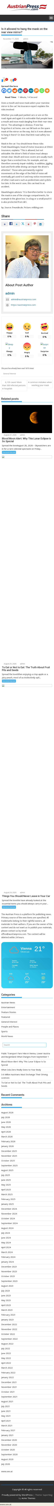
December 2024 (9, 1208)
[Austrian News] (4, 17)
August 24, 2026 (9, 892)
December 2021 (9, 1382)
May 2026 (6, 1127)
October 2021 (8, 1391)
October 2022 (8, 1334)
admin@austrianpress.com (23, 299)
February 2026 (8, 1141)
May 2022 (6, 1358)
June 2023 (6, 1295)
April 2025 (6, 1189)
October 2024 (8, 1218)
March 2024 (7, 1252)
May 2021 (6, 1415)
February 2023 (8, 1314)
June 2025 (6, 1179)
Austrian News (8, 1002)
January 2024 (7, 1261)
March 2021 (7, 1425)
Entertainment (8, 1007)
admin (25, 39)
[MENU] (51, 18)
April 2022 (6, 1363)
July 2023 (5, 1290)
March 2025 (7, 1194)
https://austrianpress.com (23, 304)
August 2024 (7, 1228)
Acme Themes (28, 1498)
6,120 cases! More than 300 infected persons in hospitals (14, 385)
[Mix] (36, 90)
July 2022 (5, 1348)
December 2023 (9, 1266)
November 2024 (9, 1213)
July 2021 (5, 1406)
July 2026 (5, 1117)
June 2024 (6, 1237)
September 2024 (9, 1223)
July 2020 (5, 1464)
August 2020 (7, 1459)
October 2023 (8, 1276)
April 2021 (6, 1420)
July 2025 (5, 1175)
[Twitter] (9, 90)
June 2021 (6, 1411)
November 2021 (9, 1387)
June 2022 (6, 1353)
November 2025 (9, 1155)
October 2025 (8, 1160)
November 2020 (9, 1444)
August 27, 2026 (9, 435)
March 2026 (7, 1136)
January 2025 (7, 1204)
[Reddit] (14, 90)
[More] (47, 90)
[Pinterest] (25, 90)
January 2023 (7, 1319)
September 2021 (9, 1396)
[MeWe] (31, 90)
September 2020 (9, 1454)
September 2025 (9, 1165)
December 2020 (9, 1440)
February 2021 (8, 1430)
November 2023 (9, 1271)
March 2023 (7, 1310)
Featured (5, 1017)
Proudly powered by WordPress (17, 1494)
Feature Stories (8, 1012)
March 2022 (7, 1367)
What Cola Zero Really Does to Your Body (21, 1069)
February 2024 (8, 1257)
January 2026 (7, 1146)
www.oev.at (7, 1471)
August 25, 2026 (9, 664)
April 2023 (6, 1305)
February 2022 (8, 1372)
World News (7, 1036)
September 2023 (9, 1281)
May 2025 (6, 1184)
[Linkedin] (20, 90)
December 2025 (9, 1151)
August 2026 (7, 1112)
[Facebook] (4, 90)
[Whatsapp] (41, 90)
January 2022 (7, 1377)
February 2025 (8, 1199)
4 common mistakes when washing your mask (40, 384)
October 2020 (8, 1449)
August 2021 (7, 1401)
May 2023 (6, 1300)
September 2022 (9, 1338)
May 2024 (6, 1242)
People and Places (10, 1026)
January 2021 (7, 1435)
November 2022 (9, 1329)
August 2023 (7, 1285)
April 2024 (6, 1247)
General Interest (9, 374)
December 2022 (9, 1324)
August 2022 (7, 1343)
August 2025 (7, 1170)
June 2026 (6, 1122)
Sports (4, 1031)
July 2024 (5, 1232)
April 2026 (6, 1131)
